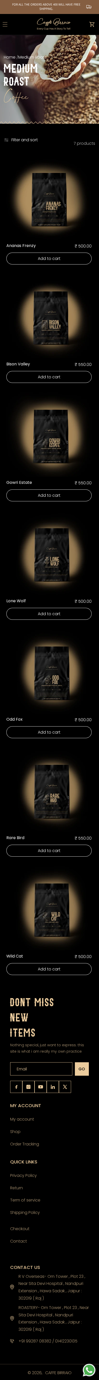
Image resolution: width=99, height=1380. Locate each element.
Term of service (25, 1200)
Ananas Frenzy (21, 246)
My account (22, 1119)
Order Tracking (24, 1144)
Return (16, 1188)
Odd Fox (14, 719)
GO (81, 1069)
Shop (15, 1132)
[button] (91, 24)
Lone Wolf (16, 601)
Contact (18, 1241)
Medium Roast (32, 57)
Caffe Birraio (58, 1373)
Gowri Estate (19, 482)
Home (10, 57)
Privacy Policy (23, 1175)
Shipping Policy (25, 1212)
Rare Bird (15, 838)
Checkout (19, 1229)
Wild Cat (14, 956)
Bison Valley (18, 364)
